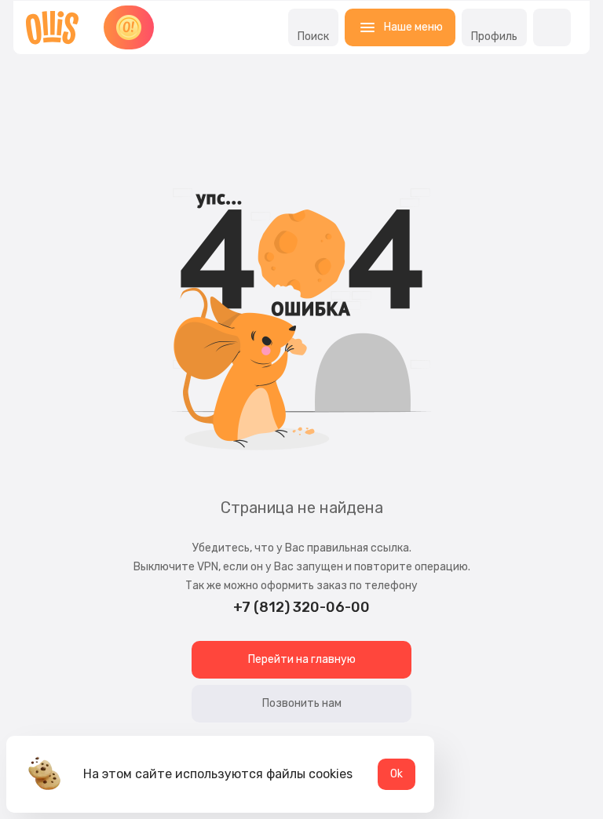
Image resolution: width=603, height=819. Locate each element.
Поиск (313, 36)
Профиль (494, 36)
